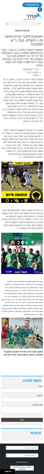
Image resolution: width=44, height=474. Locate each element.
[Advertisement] (22, 367)
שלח (22, 420)
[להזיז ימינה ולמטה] (3, 472)
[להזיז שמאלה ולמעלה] (1, 471)
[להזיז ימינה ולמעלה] (3, 471)
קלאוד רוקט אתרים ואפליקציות (19, 468)
